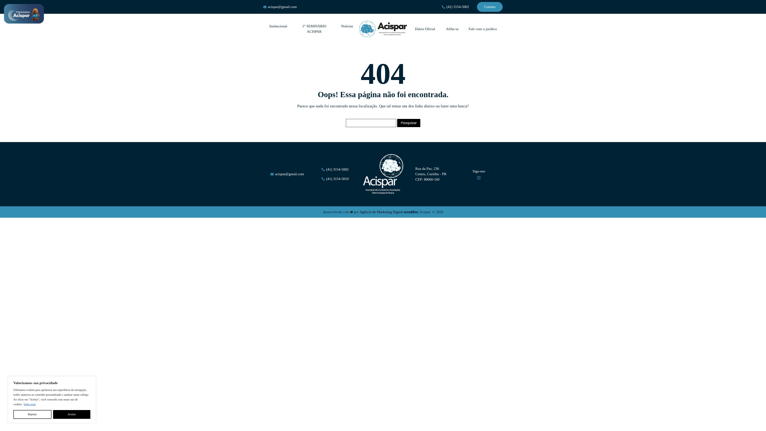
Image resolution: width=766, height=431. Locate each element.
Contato (490, 7)
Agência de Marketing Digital (381, 212)
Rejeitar (32, 414)
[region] (52, 399)
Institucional (278, 26)
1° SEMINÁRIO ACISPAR (314, 29)
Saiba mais (30, 404)
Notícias (347, 26)
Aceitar (72, 414)
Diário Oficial (425, 29)
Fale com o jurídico (483, 29)
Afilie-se (452, 29)
